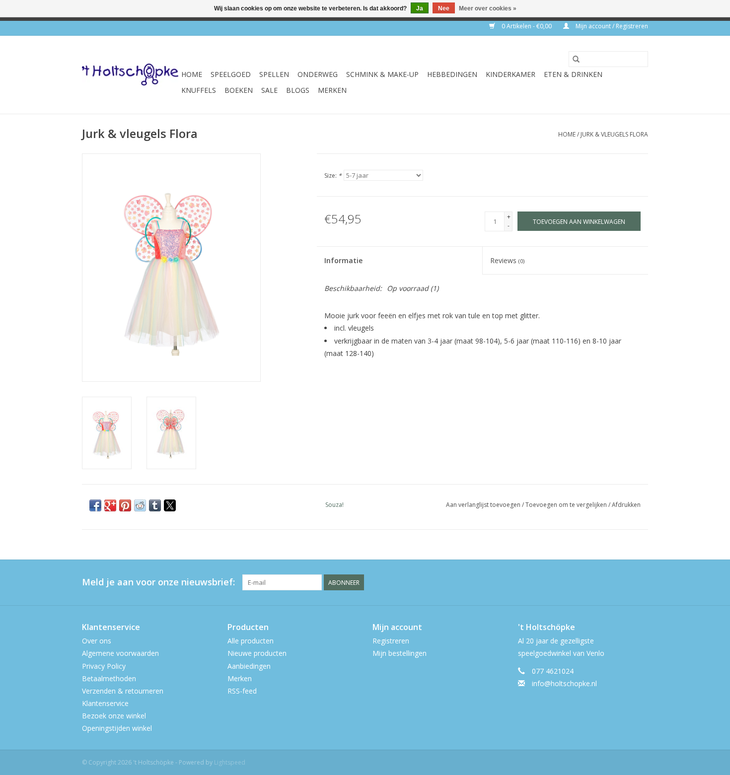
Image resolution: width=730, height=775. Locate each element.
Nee (443, 8)
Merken (332, 90)
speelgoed (231, 74)
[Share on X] (170, 505)
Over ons (96, 640)
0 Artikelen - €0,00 (526, 26)
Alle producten (250, 640)
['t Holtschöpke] (130, 75)
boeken (238, 90)
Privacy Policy (104, 666)
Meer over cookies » (487, 8)
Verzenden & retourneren (122, 691)
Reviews (507, 260)
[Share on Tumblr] (155, 505)
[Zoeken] (576, 59)
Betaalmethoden (109, 678)
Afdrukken (626, 504)
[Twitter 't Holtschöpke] (622, 582)
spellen (274, 74)
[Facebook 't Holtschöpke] (604, 582)
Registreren (390, 640)
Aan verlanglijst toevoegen (484, 504)
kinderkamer (510, 74)
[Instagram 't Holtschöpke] (640, 582)
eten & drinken (573, 74)
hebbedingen (452, 74)
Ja (419, 8)
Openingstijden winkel (117, 728)
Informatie (343, 260)
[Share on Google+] (110, 505)
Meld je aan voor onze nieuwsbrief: (158, 582)
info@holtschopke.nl (564, 683)
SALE (269, 90)
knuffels (198, 90)
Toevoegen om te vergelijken (566, 504)
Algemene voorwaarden (120, 653)
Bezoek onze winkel (114, 715)
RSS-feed (242, 691)
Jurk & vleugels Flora (614, 134)
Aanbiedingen (249, 666)
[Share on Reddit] (140, 505)
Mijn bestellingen (399, 653)
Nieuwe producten (257, 653)
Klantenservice (105, 703)
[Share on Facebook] (95, 505)
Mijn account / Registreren (611, 26)
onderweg (317, 74)
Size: (333, 175)
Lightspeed (229, 762)
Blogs (297, 90)
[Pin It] (125, 505)
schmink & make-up (382, 74)
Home (191, 74)
